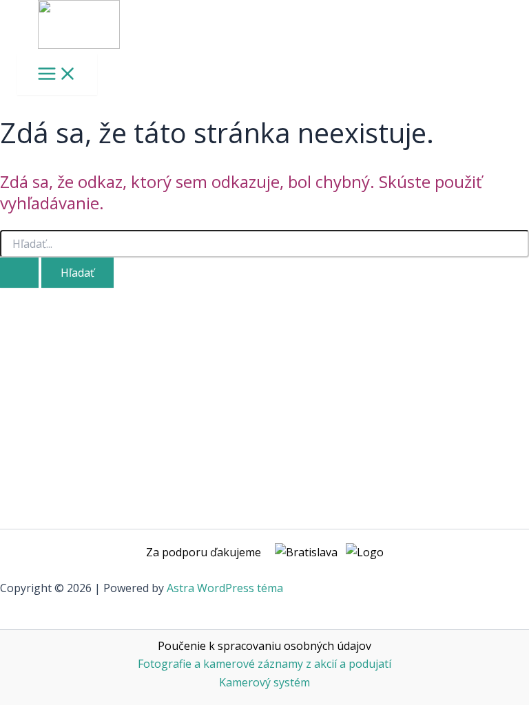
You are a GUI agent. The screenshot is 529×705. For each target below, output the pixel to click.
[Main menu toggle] (57, 74)
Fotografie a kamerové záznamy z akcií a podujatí (264, 663)
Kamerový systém (264, 682)
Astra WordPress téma (225, 588)
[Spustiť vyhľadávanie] (19, 272)
